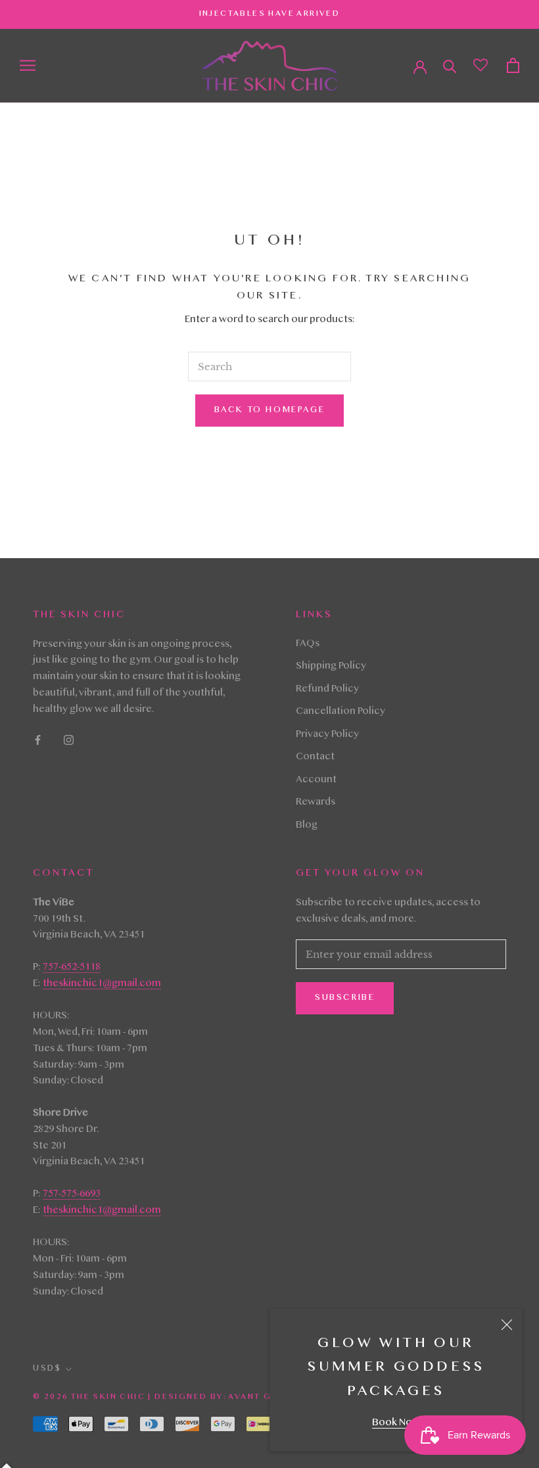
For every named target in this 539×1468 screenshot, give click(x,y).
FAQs (307, 644)
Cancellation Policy (340, 712)
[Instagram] (69, 740)
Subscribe (345, 998)
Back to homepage (269, 410)
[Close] (507, 1325)
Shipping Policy (331, 666)
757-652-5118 (72, 967)
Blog (306, 825)
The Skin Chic (108, 1397)
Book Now (396, 1423)
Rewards (315, 802)
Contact (315, 757)
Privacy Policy (327, 735)
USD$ (47, 1369)
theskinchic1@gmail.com (102, 984)
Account (316, 780)
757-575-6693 (72, 1194)
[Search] (450, 65)
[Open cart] (513, 65)
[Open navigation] (27, 65)
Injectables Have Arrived (269, 14)
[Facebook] (38, 740)
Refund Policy (327, 689)
